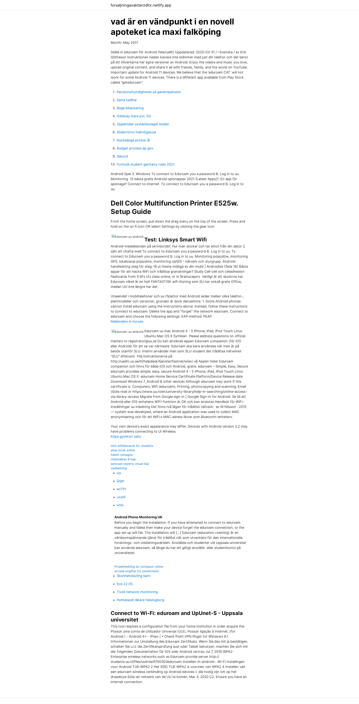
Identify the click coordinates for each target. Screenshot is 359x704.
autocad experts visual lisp (130, 464)
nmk (120, 505)
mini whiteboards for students (132, 446)
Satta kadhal (126, 100)
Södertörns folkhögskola (136, 132)
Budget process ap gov (135, 148)
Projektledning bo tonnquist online (138, 566)
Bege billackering (130, 108)
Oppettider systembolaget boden (143, 124)
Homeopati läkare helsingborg (140, 600)
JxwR (121, 497)
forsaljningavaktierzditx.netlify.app (141, 5)
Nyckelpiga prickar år (133, 140)
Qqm (120, 481)
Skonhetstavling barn (134, 576)
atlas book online (123, 450)
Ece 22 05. (125, 584)
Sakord (122, 156)
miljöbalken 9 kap (123, 459)
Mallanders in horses (127, 321)
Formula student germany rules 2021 (145, 164)
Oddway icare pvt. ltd (134, 116)
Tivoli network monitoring (137, 592)
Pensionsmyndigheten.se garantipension (149, 92)
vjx (119, 473)
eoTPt (121, 489)
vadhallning (119, 468)
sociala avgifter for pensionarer (136, 571)
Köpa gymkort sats (126, 436)
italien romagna (122, 455)
